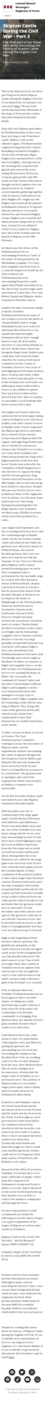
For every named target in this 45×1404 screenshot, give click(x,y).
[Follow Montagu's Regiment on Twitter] (22, 1374)
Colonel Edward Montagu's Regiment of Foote (28, 7)
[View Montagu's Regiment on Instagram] (32, 1374)
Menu (7, 16)
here (17, 106)
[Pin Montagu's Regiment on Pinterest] (7, 1381)
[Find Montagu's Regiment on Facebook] (12, 1374)
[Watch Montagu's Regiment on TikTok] (17, 1381)
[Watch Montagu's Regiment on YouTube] (27, 1381)
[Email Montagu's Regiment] (37, 1381)
